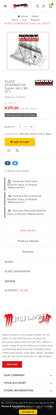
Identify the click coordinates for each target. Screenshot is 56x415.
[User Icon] (43, 6)
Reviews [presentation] (28, 251)
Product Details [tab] (28, 241)
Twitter (15, 163)
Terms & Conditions (13, 406)
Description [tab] (28, 230)
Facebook (8, 163)
